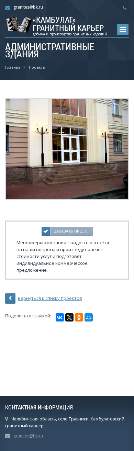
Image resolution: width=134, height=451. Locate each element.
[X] (69, 317)
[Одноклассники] (79, 317)
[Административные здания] (67, 148)
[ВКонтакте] (60, 317)
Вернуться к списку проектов (50, 298)
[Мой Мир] (89, 317)
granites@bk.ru (28, 7)
